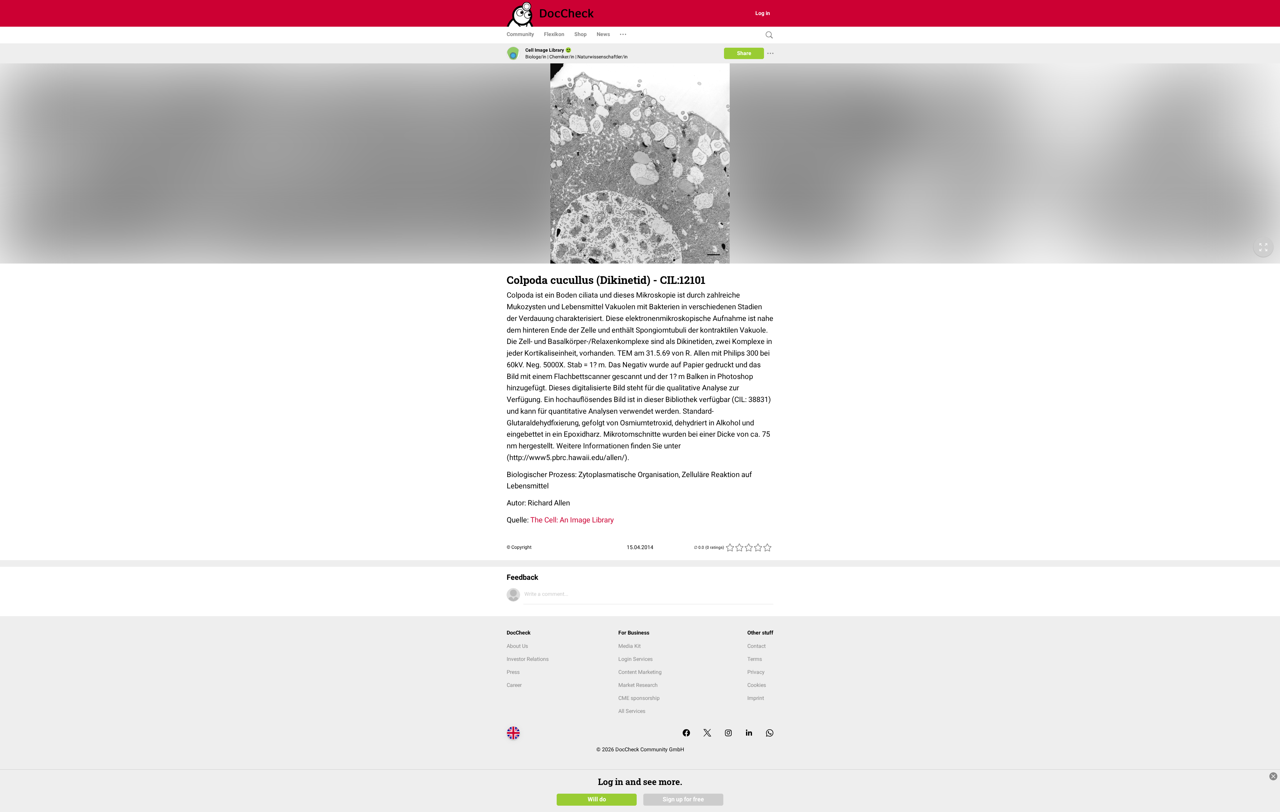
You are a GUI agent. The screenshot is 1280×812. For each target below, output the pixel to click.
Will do (597, 799)
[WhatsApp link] (769, 733)
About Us (517, 646)
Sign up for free (683, 799)
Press (513, 672)
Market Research (638, 685)
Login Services (635, 659)
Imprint (755, 698)
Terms (754, 659)
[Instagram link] (728, 733)
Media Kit (629, 646)
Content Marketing (640, 672)
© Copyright (519, 547)
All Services (631, 711)
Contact (756, 646)
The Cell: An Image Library (572, 520)
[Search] (767, 35)
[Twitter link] (707, 733)
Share (744, 53)
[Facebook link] (686, 733)
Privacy (756, 672)
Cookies (756, 685)
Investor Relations (528, 659)
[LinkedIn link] (749, 733)
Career (514, 685)
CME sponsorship (639, 698)
